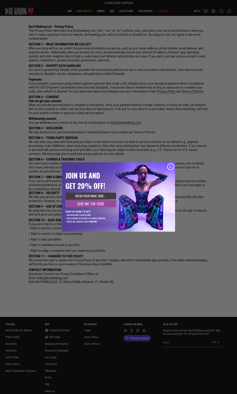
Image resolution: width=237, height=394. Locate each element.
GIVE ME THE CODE (90, 203)
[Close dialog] (171, 167)
